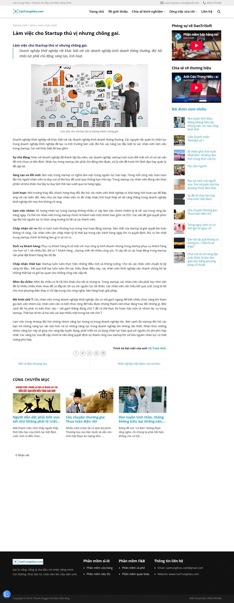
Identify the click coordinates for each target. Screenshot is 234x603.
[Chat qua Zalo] (7, 594)
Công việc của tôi (182, 12)
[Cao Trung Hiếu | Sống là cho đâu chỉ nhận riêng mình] (28, 11)
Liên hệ (206, 12)
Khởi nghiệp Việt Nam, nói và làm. (139, 364)
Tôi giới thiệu (118, 12)
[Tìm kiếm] (218, 11)
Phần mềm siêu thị (98, 574)
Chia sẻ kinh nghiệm (147, 12)
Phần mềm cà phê (133, 568)
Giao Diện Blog (61, 598)
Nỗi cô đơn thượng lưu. (33, 364)
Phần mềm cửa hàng (100, 568)
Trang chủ (96, 12)
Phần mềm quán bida (135, 574)
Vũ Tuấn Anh (157, 348)
